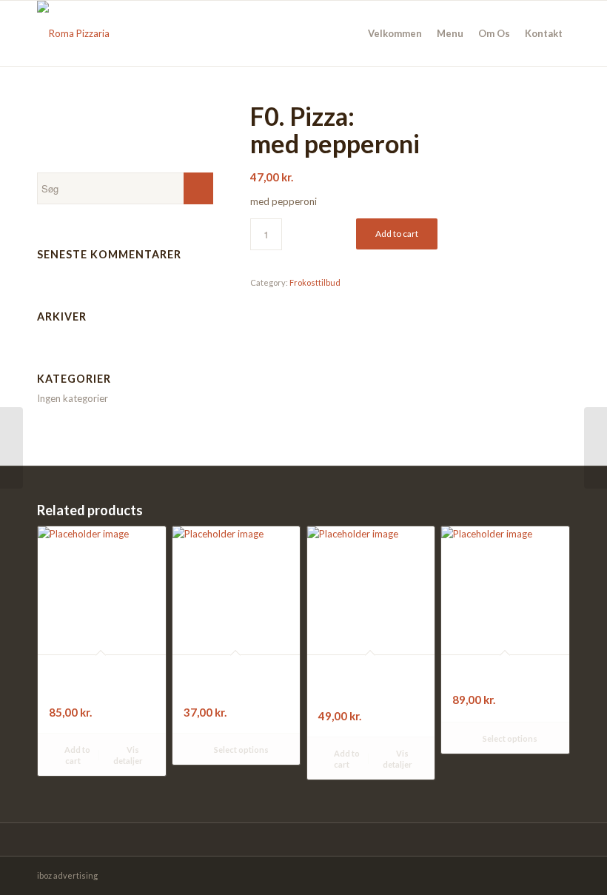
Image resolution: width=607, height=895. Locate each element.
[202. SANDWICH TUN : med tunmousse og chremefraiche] (11, 448)
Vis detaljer (128, 755)
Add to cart (396, 233)
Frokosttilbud (315, 282)
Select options (240, 749)
